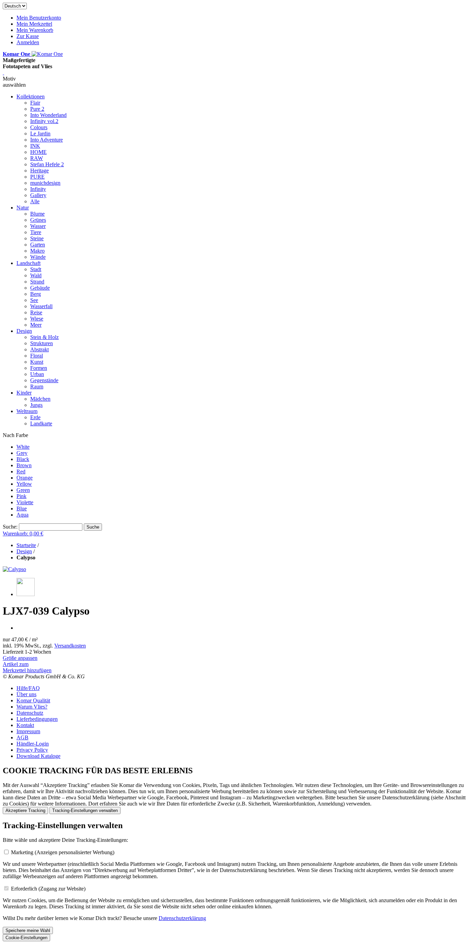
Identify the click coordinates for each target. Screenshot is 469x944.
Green (23, 490)
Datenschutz (29, 713)
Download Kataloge (38, 756)
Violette (24, 502)
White (23, 447)
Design (24, 551)
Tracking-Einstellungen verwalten (85, 810)
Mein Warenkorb (34, 30)
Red (20, 471)
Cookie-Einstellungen (26, 937)
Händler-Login (32, 744)
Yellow (24, 484)
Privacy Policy (32, 750)
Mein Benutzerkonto (38, 18)
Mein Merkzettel (34, 24)
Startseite (26, 545)
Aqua (22, 515)
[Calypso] (14, 569)
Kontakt (25, 725)
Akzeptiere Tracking (25, 810)
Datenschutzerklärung (182, 918)
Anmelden (27, 42)
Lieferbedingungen (37, 719)
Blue (21, 508)
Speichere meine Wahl (27, 930)
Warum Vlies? (31, 707)
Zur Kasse (27, 36)
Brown (24, 465)
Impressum (28, 731)
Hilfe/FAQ (28, 688)
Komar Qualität (33, 700)
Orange (24, 478)
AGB (22, 737)
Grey (21, 453)
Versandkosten (70, 646)
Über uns (26, 694)
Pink (21, 496)
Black (22, 459)
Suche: (10, 527)
